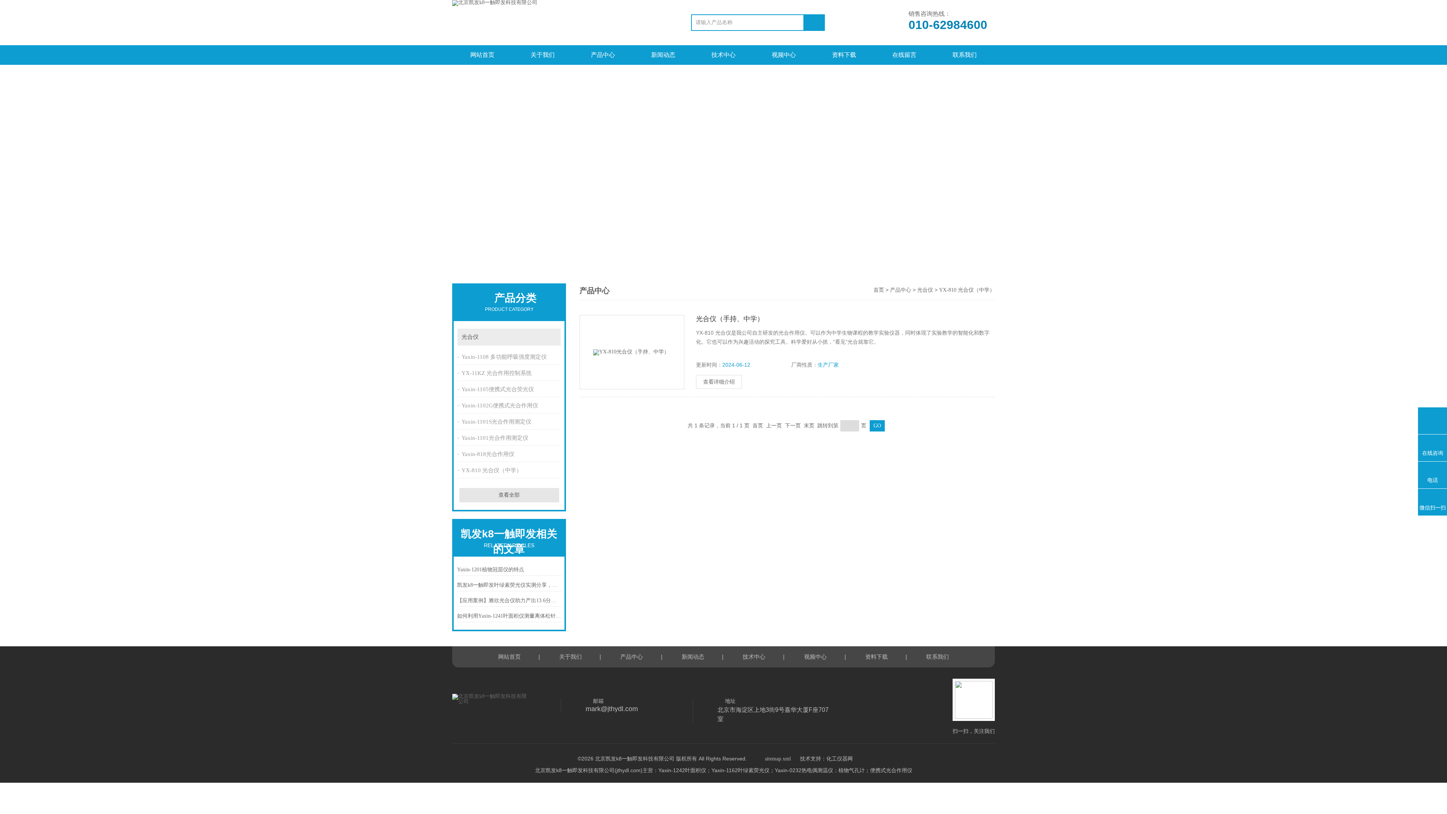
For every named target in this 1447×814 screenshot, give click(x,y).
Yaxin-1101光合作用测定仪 (495, 438)
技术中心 (723, 55)
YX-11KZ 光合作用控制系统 (497, 373)
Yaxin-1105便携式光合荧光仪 (498, 389)
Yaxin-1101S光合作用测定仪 (496, 422)
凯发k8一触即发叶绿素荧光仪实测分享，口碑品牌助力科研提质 (509, 585)
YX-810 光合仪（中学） (492, 470)
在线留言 (904, 55)
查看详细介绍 (719, 382)
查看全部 (509, 495)
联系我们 (965, 55)
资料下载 (844, 55)
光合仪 (470, 337)
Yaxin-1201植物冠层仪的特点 (490, 569)
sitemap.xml (778, 759)
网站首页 (482, 55)
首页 (878, 290)
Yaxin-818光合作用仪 (488, 454)
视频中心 (784, 55)
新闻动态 (663, 55)
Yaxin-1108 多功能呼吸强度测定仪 (504, 357)
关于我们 (543, 55)
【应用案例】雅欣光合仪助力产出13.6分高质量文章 (509, 600)
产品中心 (603, 55)
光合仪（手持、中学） (730, 319)
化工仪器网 (839, 759)
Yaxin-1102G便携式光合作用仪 (500, 405)
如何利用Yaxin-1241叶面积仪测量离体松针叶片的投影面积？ (509, 616)
